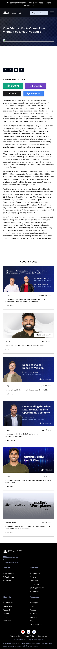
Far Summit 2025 (36, 624)
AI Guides (33, 621)
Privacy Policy (29, 636)
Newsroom (34, 603)
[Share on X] (10, 70)
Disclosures (42, 636)
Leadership (7, 606)
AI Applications (8, 577)
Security (6, 617)
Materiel (33, 577)
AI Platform (7, 581)
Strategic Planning (37, 588)
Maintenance (35, 573)
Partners (33, 613)
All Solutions (34, 591)
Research (6, 610)
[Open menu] (52, 12)
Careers (6, 613)
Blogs (32, 606)
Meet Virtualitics (9, 603)
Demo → (39, 13)
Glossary (33, 617)
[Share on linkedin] (16, 70)
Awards (33, 610)
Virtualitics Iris (8, 573)
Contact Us (7, 621)
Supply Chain (35, 584)
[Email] (21, 70)
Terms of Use (15, 636)
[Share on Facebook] (5, 70)
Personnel (34, 581)
